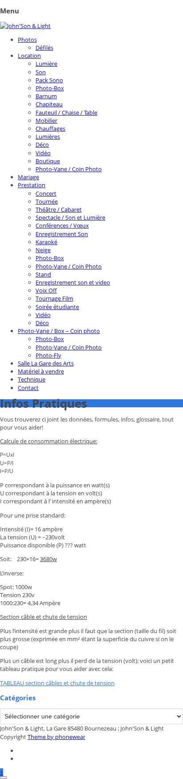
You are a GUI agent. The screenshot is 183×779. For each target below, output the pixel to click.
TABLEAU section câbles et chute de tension (57, 683)
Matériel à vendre (41, 371)
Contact (28, 388)
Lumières (48, 137)
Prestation (31, 185)
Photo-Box (50, 88)
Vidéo (43, 153)
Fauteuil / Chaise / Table (66, 112)
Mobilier (46, 120)
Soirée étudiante (57, 307)
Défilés (44, 48)
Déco (42, 145)
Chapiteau (49, 104)
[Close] (3, 777)
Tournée (47, 201)
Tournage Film (54, 298)
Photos (27, 40)
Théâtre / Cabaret (59, 209)
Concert (46, 193)
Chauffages (50, 128)
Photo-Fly (48, 355)
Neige (43, 250)
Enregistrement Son (62, 234)
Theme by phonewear (56, 737)
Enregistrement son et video (73, 282)
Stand (43, 274)
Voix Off (46, 290)
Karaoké (46, 242)
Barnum (46, 96)
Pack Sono (49, 80)
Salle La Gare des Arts (46, 363)
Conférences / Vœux (62, 225)
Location (29, 56)
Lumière (46, 64)
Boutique (48, 161)
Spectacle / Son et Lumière (70, 217)
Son (41, 72)
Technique (31, 379)
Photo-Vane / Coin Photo (69, 169)
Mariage (28, 177)
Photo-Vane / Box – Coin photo (59, 331)
